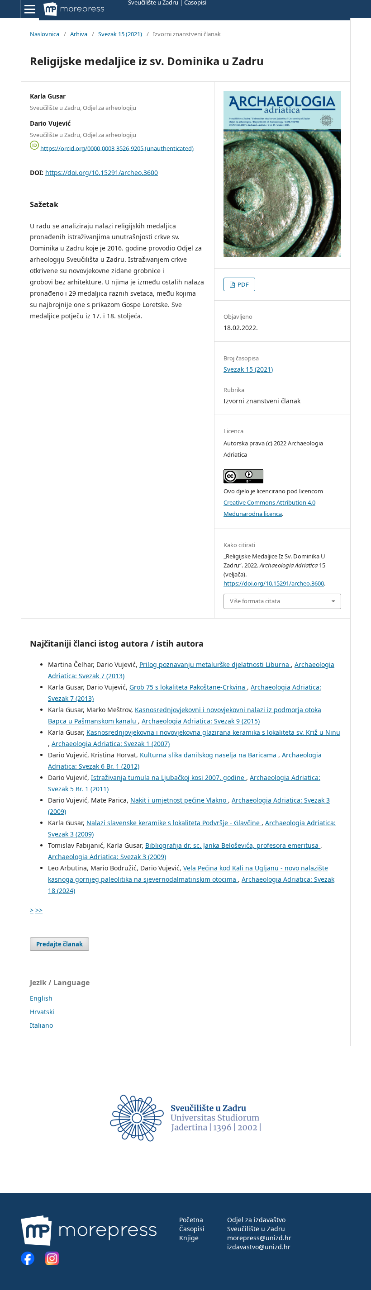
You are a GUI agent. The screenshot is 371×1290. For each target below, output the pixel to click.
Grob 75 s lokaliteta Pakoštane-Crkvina (188, 687)
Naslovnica (44, 34)
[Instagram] (52, 1262)
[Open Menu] (30, 9)
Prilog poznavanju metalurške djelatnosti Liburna (215, 664)
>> (39, 910)
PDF (242, 284)
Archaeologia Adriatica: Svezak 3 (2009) (107, 856)
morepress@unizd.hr (259, 1237)
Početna (191, 1219)
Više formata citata (255, 601)
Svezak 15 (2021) (120, 34)
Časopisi (192, 1228)
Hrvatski (42, 1011)
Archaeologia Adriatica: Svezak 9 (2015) (201, 721)
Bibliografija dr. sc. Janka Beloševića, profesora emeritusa (232, 845)
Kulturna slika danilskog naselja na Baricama (209, 755)
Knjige (189, 1237)
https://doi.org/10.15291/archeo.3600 (101, 172)
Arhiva (78, 34)
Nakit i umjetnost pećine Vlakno (179, 800)
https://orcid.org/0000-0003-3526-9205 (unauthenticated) (117, 148)
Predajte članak (59, 944)
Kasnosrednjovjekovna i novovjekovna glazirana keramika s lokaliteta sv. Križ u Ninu (213, 732)
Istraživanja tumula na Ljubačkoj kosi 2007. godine (168, 777)
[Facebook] (32, 1262)
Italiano (41, 1025)
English (41, 998)
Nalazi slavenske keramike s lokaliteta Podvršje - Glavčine (174, 822)
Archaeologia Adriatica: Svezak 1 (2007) (111, 743)
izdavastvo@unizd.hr (258, 1247)
